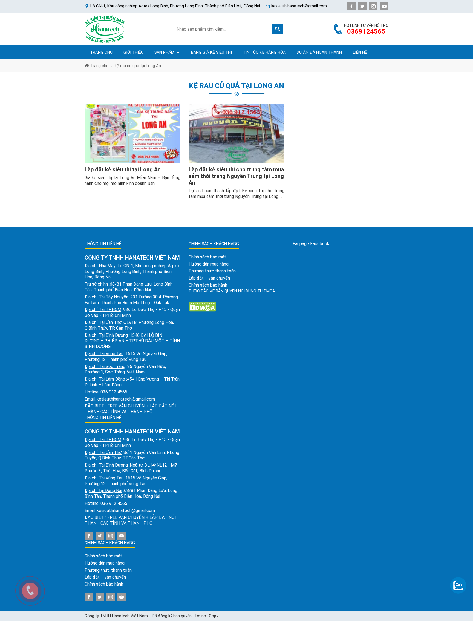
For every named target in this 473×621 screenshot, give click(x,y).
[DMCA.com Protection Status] (202, 306)
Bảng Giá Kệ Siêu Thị (211, 52)
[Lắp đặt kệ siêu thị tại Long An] (132, 133)
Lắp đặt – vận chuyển (105, 577)
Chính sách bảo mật (103, 556)
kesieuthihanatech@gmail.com (126, 399)
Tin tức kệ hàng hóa (264, 52)
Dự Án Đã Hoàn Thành (319, 52)
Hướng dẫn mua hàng (105, 563)
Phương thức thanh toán (108, 570)
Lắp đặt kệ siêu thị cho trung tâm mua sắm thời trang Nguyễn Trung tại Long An (236, 176)
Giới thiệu (133, 52)
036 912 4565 (113, 392)
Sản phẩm (164, 52)
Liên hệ (360, 52)
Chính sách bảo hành (104, 584)
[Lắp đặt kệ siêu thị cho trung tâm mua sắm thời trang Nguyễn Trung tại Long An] (236, 133)
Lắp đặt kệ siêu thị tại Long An (123, 169)
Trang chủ (101, 52)
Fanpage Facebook (311, 243)
